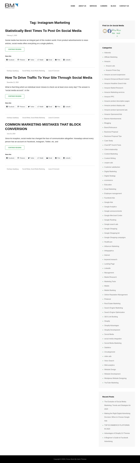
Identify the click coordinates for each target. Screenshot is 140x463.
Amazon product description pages (117, 101)
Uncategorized (109, 352)
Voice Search (109, 361)
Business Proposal (111, 132)
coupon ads (108, 163)
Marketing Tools (110, 281)
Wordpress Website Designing (115, 378)
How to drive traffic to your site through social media (48, 77)
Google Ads (108, 202)
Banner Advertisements (112, 119)
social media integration (113, 339)
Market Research (110, 277)
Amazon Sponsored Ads (113, 114)
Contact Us (124, 6)
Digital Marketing (110, 171)
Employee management (113, 193)
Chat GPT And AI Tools (112, 145)
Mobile (106, 286)
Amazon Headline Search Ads (115, 83)
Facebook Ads (109, 198)
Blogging (107, 123)
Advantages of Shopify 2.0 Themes (117, 433)
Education (108, 185)
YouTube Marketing (111, 383)
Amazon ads (110, 66)
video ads (107, 356)
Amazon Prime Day (113, 70)
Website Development (112, 374)
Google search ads (111, 224)
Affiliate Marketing (110, 57)
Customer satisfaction (112, 167)
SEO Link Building (111, 317)
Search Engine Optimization (114, 312)
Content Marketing (111, 154)
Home (73, 6)
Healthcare (108, 242)
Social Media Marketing (38, 71)
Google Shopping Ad (112, 233)
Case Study (108, 141)
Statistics (107, 347)
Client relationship (111, 149)
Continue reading (16, 50)
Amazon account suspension (114, 75)
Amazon (107, 61)
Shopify (107, 321)
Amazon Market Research (113, 88)
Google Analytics (110, 207)
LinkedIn (107, 268)
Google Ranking (110, 220)
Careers (103, 6)
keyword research (110, 259)
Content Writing (110, 158)
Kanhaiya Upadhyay (13, 71)
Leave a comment (53, 71)
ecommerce (108, 180)
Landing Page (109, 264)
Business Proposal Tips (113, 136)
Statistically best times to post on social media (43, 31)
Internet (107, 255)
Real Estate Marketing (112, 303)
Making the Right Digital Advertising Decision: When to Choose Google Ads (117, 417)
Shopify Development (112, 330)
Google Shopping (110, 229)
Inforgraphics (109, 251)
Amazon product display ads (114, 105)
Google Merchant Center (113, 215)
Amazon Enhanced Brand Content (116, 79)
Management (109, 273)
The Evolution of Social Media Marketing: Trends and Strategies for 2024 (117, 405)
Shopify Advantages (111, 325)
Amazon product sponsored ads (115, 110)
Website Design (110, 369)
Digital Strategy (110, 176)
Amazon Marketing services (114, 92)
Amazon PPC (109, 97)
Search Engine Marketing (113, 308)
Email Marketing (110, 189)
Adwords (107, 53)
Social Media (26, 71)
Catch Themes (81, 459)
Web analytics (109, 365)
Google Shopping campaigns (115, 237)
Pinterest (107, 299)
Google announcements (113, 211)
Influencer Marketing (111, 246)
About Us (82, 6)
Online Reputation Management (115, 295)
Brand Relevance (110, 127)
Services (93, 6)
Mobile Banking (110, 290)
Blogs (113, 6)
